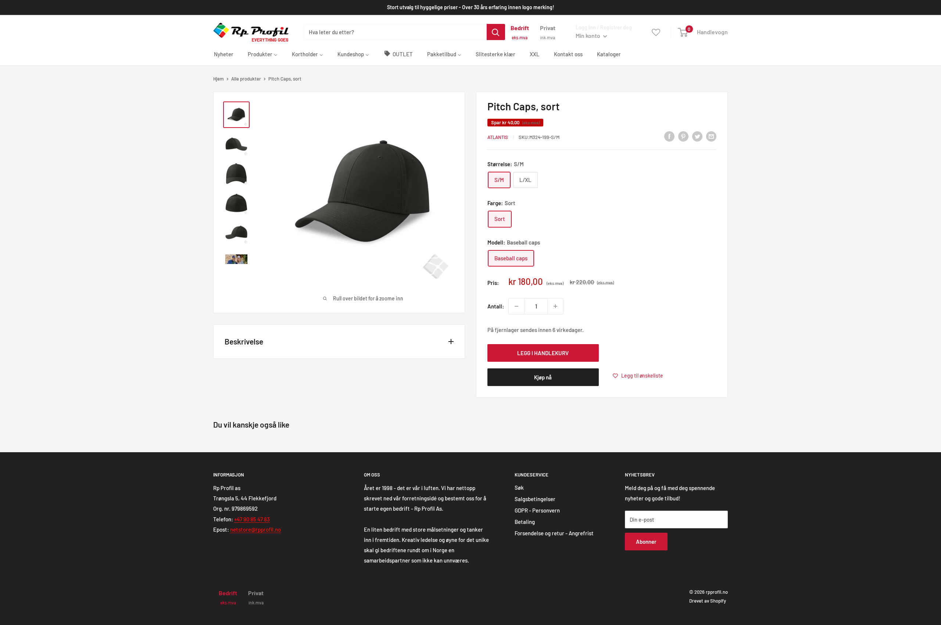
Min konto (588, 35)
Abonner (646, 541)
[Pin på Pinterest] (683, 136)
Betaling (525, 521)
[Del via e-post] (711, 136)
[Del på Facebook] (669, 136)
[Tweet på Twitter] (697, 136)
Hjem (218, 79)
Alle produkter (246, 79)
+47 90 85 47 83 (252, 519)
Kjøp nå (543, 377)
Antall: (495, 306)
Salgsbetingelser (535, 499)
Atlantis (497, 137)
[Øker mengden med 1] (555, 306)
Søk (519, 487)
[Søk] (496, 32)
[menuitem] (223, 53)
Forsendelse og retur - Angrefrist (554, 533)
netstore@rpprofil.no (255, 529)
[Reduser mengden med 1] (516, 306)
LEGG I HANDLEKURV (543, 353)
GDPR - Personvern (537, 510)
